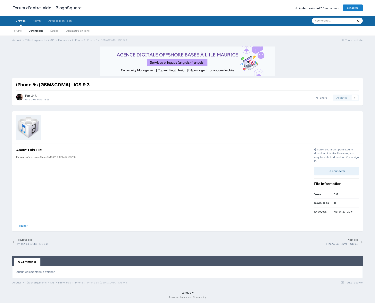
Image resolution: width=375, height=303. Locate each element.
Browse (21, 20)
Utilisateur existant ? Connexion (316, 8)
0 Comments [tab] (27, 261)
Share (322, 97)
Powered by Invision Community (187, 297)
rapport (23, 225)
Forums (17, 30)
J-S (34, 96)
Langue (187, 292)
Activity (37, 20)
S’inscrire (353, 7)
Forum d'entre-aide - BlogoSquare (46, 7)
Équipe (54, 30)
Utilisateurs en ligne (78, 30)
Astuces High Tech (60, 20)
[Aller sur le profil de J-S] (19, 97)
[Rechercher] (358, 21)
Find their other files (37, 99)
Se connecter (336, 171)
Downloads (36, 30)
